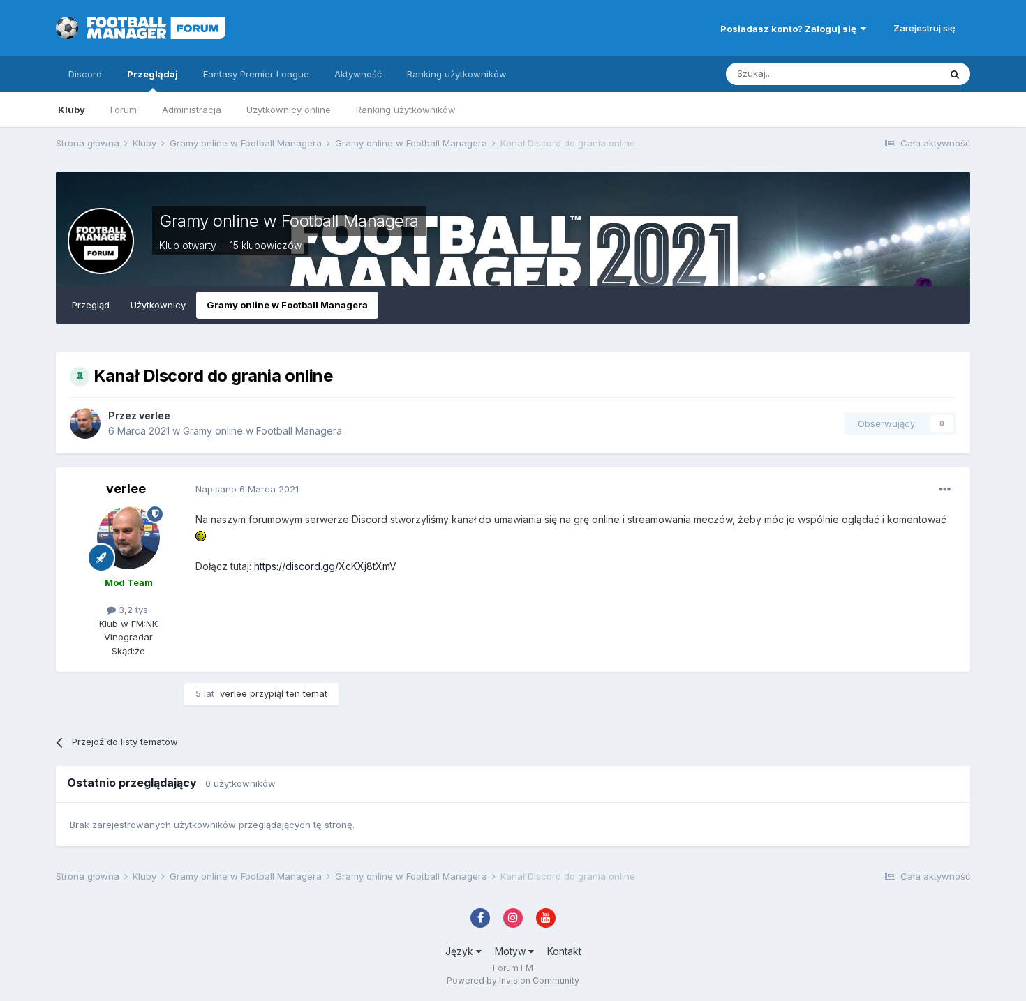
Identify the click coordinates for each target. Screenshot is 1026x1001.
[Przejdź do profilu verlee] (85, 423)
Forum (123, 109)
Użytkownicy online (288, 109)
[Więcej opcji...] (945, 489)
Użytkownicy (158, 304)
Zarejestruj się (924, 27)
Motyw (511, 951)
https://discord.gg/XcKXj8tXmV (325, 566)
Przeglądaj (152, 74)
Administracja (191, 109)
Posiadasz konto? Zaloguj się (790, 28)
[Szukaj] (954, 74)
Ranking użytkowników (406, 109)
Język (460, 951)
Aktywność (358, 74)
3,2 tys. (133, 609)
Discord (85, 74)
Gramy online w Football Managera (289, 221)
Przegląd (91, 304)
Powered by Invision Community (513, 980)
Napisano (247, 489)
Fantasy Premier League (256, 74)
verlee (154, 415)
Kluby (71, 109)
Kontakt (564, 951)
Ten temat (900, 73)
